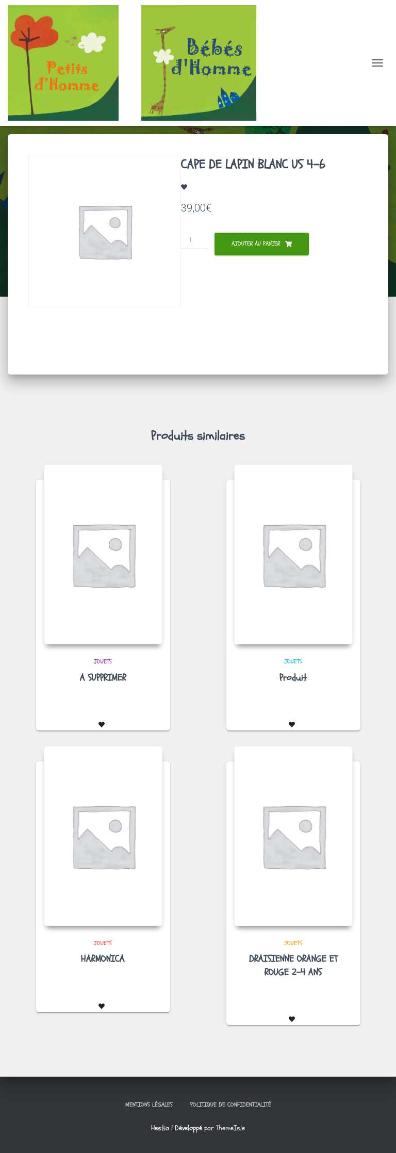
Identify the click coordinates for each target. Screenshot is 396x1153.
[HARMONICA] (103, 836)
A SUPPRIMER (103, 677)
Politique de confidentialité (230, 1104)
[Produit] (293, 554)
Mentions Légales (149, 1104)
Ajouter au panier (256, 243)
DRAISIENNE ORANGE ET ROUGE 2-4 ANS (293, 965)
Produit (293, 677)
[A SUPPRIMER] (103, 554)
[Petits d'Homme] (145, 63)
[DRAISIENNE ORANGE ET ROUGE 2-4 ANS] (293, 836)
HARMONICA (103, 958)
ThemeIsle (230, 1128)
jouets (103, 661)
